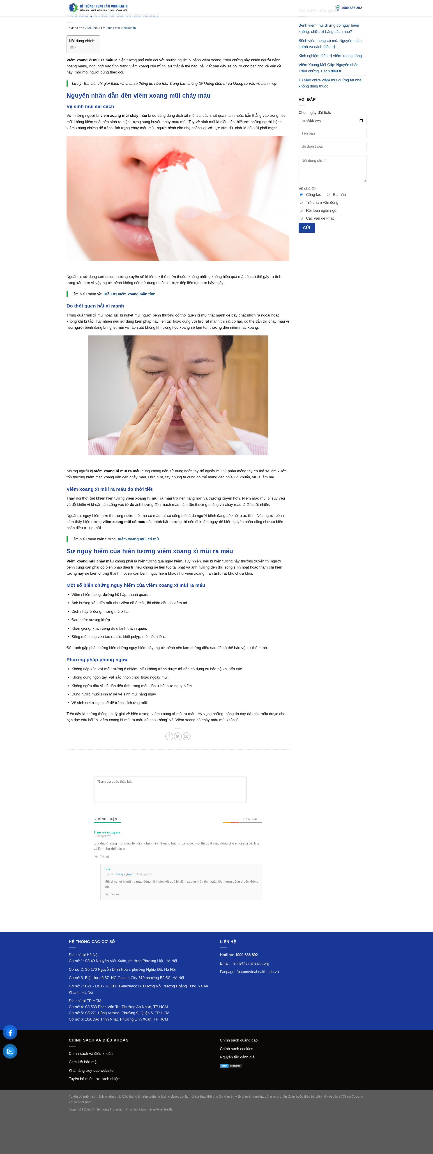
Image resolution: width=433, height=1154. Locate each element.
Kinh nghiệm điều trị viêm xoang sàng (330, 56)
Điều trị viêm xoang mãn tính (129, 294)
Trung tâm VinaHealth (121, 28)
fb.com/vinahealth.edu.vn (258, 972)
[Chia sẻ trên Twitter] (178, 736)
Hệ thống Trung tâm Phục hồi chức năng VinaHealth (133, 1109)
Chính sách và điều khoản (91, 1053)
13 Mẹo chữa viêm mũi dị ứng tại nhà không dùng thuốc (330, 83)
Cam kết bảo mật (83, 1062)
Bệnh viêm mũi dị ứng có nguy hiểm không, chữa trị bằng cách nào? (329, 28)
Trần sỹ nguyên (123, 874)
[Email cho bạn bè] (187, 736)
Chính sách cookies (236, 1049)
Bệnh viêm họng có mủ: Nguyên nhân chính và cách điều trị (330, 44)
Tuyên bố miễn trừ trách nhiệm (94, 1079)
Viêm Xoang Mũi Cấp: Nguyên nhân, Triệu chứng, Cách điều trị (329, 68)
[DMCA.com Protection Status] (231, 1066)
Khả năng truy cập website (91, 1070)
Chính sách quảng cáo (239, 1040)
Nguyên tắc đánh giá (237, 1057)
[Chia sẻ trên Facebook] (169, 736)
